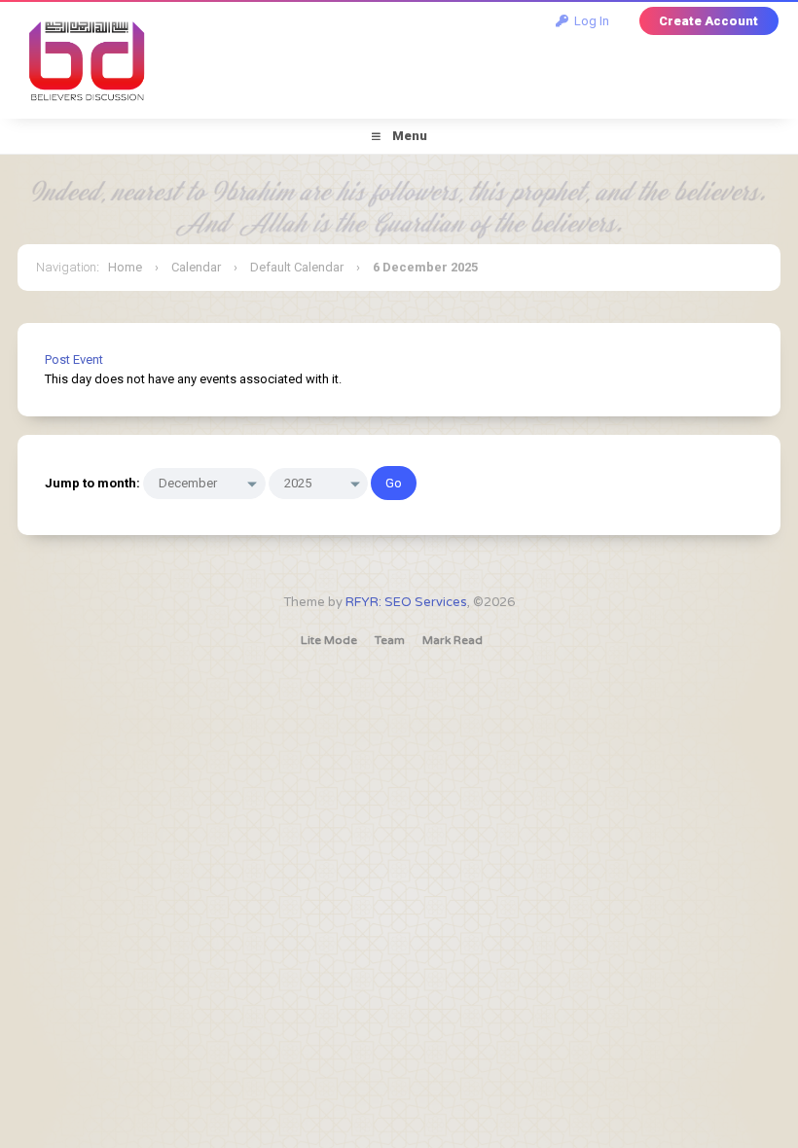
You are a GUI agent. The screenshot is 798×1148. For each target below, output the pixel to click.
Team (390, 640)
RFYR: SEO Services (406, 602)
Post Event (74, 359)
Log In (588, 21)
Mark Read (452, 640)
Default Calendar (297, 267)
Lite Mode (329, 640)
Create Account (708, 21)
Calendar (196, 267)
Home (125, 267)
